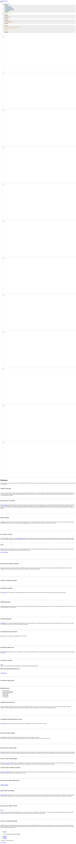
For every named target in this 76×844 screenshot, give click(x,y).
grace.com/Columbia (4, 552)
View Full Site (3, 842)
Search (4, 834)
